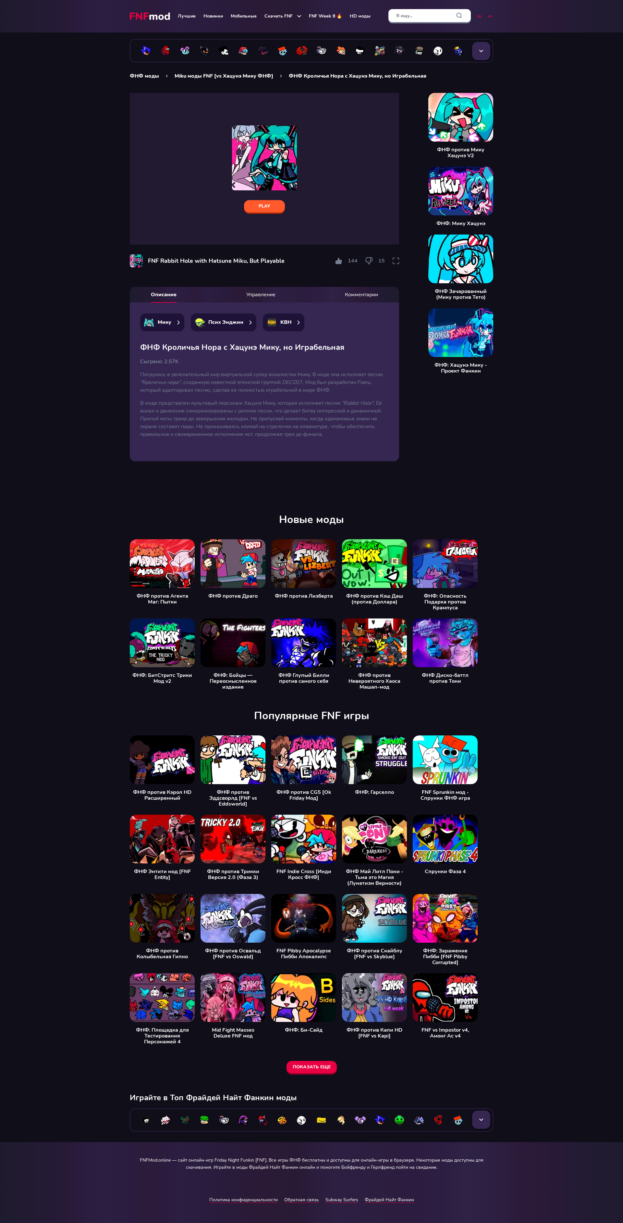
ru (479, 16)
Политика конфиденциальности (243, 1200)
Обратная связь (301, 1200)
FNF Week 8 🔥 (325, 16)
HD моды (360, 16)
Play (264, 206)
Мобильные (244, 16)
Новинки (213, 16)
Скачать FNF (278, 16)
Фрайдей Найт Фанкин (389, 1200)
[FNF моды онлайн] (150, 16)
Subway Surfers (341, 1200)
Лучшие (187, 16)
